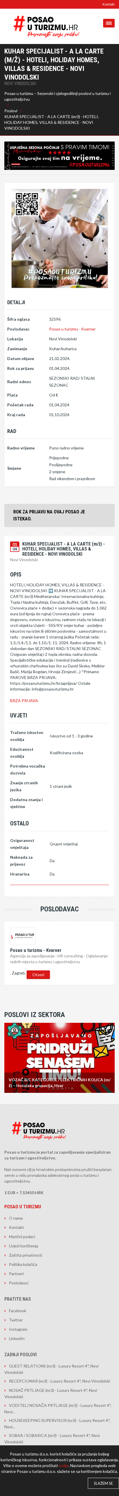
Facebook (17, 1310)
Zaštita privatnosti (25, 1255)
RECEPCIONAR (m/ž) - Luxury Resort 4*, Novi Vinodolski (59, 1380)
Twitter (16, 1319)
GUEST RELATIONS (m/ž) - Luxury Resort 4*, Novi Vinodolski (51, 1369)
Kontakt (109, 4)
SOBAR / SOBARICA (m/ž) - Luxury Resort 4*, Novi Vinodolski (52, 1438)
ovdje (63, 1465)
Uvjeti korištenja (23, 1245)
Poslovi (10, 110)
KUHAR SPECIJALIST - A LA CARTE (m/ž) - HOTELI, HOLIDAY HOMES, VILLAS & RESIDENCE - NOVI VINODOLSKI (51, 122)
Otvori (38, 974)
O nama (16, 1218)
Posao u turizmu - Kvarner (72, 328)
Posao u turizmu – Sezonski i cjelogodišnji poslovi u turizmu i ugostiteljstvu (57, 96)
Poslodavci (18, 1282)
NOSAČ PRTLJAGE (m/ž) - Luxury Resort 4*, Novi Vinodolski (50, 1393)
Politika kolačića (23, 1264)
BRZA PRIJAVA (24, 700)
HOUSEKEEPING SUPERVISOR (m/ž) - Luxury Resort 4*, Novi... (57, 1423)
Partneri (16, 1273)
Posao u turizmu (22, 1206)
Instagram (18, 1329)
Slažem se (103, 1483)
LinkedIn (17, 1338)
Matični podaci (22, 1236)
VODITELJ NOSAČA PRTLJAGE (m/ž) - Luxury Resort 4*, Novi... (57, 1408)
